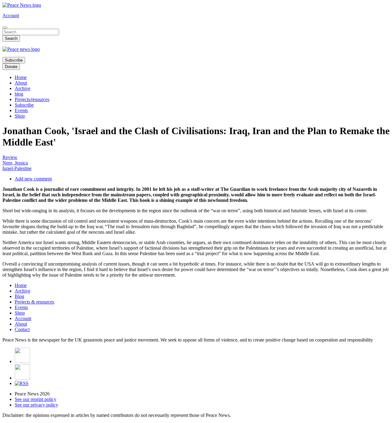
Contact (22, 329)
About (21, 82)
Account (10, 15)
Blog (19, 296)
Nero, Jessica (15, 162)
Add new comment (33, 178)
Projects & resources (34, 301)
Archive (22, 88)
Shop (20, 116)
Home (21, 77)
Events (21, 110)
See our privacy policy (36, 404)
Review (9, 157)
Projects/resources (32, 99)
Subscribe (14, 60)
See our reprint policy (35, 399)
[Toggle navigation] (4, 27)
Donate (11, 66)
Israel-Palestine (17, 168)
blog (19, 93)
